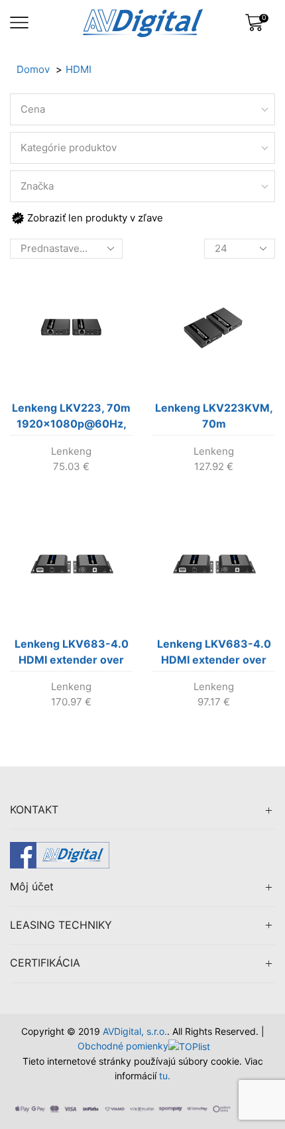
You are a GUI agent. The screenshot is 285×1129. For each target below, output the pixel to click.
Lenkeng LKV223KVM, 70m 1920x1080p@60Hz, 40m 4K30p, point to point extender (214, 418)
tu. (164, 1075)
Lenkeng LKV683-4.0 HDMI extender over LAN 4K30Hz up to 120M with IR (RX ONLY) (214, 654)
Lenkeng (71, 451)
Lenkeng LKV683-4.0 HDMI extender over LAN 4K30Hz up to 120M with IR (72, 654)
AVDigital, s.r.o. (135, 1031)
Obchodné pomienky (123, 1045)
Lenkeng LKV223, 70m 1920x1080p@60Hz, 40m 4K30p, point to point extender (71, 418)
